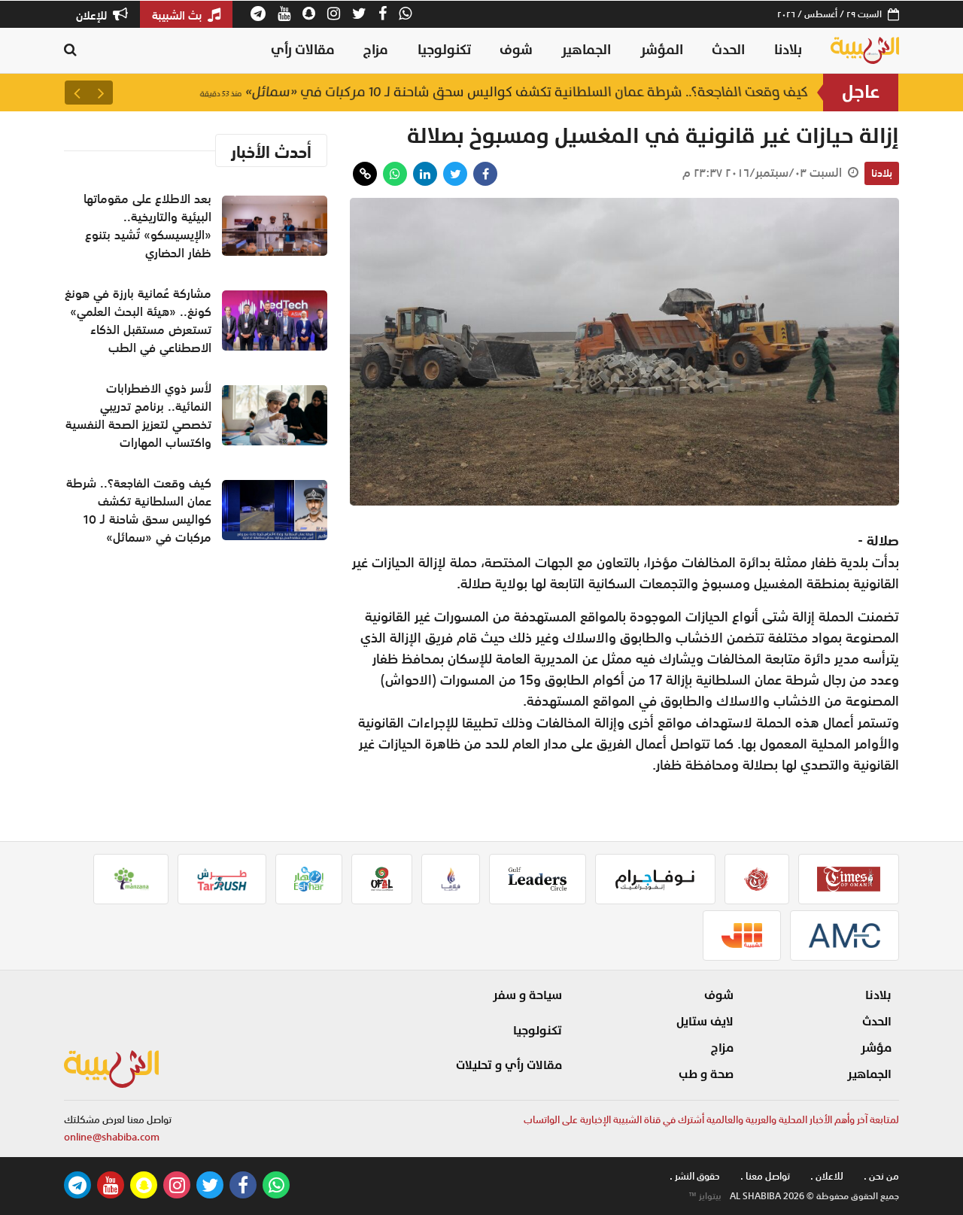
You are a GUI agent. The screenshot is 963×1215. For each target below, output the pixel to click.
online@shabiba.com (111, 1137)
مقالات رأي (303, 50)
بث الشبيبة (178, 15)
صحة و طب (706, 1074)
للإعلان (93, 15)
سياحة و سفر (527, 995)
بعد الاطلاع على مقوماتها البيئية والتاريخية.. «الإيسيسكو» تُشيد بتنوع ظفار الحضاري (147, 226)
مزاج (375, 50)
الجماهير (586, 50)
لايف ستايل (705, 1021)
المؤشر (661, 50)
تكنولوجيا (444, 50)
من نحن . (881, 1176)
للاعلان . (826, 1176)
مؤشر (876, 1048)
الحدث (728, 50)
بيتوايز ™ (704, 1196)
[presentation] (101, 92)
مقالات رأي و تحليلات (509, 1065)
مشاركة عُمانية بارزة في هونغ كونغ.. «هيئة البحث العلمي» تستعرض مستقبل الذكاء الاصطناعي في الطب (138, 320)
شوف (516, 50)
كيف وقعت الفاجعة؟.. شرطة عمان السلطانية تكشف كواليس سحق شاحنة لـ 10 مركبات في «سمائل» (504, 92)
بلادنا (788, 50)
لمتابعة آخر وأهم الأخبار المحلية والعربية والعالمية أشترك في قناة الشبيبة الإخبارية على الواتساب (711, 1120)
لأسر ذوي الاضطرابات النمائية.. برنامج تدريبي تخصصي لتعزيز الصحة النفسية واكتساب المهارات (138, 415)
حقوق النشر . (695, 1176)
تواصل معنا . (765, 1176)
